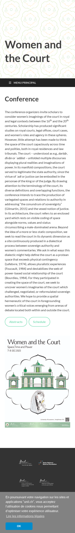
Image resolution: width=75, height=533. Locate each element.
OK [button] (19, 526)
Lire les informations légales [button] (25, 516)
